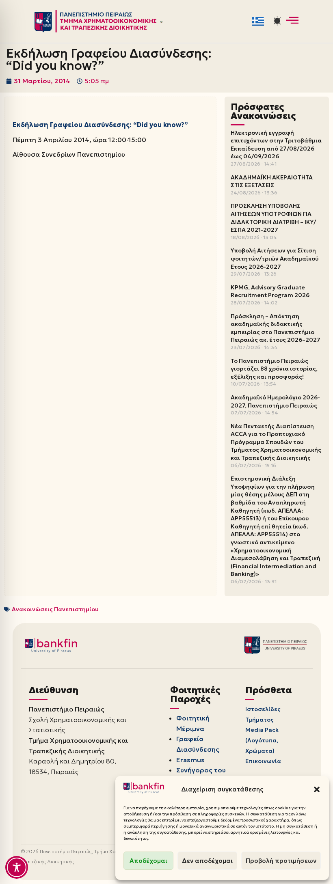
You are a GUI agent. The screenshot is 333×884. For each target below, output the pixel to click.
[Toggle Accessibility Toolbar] (16, 867)
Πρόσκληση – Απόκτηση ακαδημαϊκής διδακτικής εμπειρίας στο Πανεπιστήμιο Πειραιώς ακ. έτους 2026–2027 (275, 328)
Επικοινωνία (263, 761)
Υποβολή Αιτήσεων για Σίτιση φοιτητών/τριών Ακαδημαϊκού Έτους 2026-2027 (274, 258)
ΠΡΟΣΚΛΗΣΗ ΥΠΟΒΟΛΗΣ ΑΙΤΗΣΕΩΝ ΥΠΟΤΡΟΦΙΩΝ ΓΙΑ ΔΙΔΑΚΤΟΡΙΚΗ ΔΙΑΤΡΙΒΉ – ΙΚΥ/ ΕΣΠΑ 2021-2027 (273, 217)
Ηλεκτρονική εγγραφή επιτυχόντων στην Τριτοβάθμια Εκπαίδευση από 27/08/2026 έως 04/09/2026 (276, 144)
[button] (317, 789)
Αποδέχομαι (148, 861)
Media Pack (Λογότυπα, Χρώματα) (262, 740)
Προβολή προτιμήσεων (281, 861)
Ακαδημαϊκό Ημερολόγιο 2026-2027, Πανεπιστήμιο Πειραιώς (275, 401)
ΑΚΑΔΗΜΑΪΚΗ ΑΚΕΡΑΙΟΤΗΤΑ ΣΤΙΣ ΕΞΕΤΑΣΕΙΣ (272, 181)
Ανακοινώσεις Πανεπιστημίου (55, 609)
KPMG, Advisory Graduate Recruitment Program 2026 (270, 291)
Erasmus (190, 760)
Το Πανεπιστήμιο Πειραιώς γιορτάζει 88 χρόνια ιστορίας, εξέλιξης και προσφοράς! (274, 368)
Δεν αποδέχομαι (207, 861)
